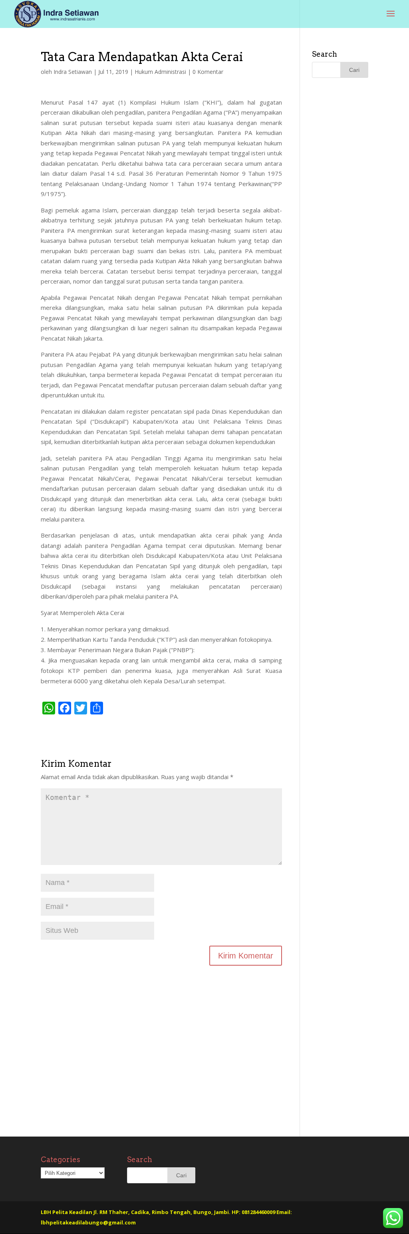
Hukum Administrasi (160, 71)
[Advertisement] (161, 1068)
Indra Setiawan (73, 71)
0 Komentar (208, 71)
